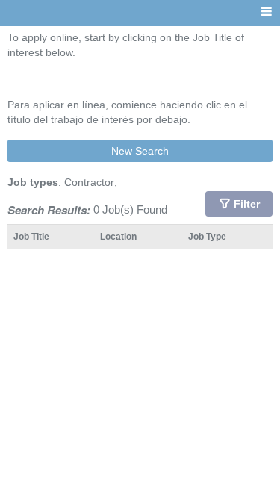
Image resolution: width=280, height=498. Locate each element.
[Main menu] (266, 12)
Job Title (31, 236)
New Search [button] (140, 151)
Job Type (207, 236)
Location (118, 236)
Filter (247, 204)
